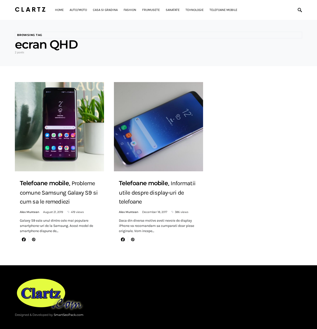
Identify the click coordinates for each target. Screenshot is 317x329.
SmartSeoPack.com (68, 315)
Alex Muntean (29, 212)
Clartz (31, 9)
